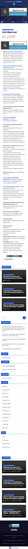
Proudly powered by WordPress (9, 535)
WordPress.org (6, 447)
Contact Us (23, 543)
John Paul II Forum (7, 218)
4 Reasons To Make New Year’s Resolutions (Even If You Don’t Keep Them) (13, 292)
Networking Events (6, 543)
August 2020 (5, 417)
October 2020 (5, 410)
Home (4, 540)
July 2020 (4, 421)
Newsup (22, 535)
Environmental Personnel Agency (12, 186)
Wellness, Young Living (15, 543)
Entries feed (5, 440)
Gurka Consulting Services (9, 369)
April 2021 (4, 393)
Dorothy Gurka (12, 36)
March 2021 (5, 396)
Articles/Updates (9, 259)
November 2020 (6, 407)
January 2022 (5, 390)
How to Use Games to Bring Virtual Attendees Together (13, 305)
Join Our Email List (7, 378)
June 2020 (5, 424)
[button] (23, 22)
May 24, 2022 (7, 471)
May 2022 (4, 386)
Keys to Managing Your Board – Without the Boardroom (12, 513)
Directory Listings (21, 540)
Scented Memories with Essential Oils (11, 349)
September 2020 (6, 414)
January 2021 (5, 400)
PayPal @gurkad (6, 357)
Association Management (8, 29)
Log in (3, 436)
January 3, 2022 (8, 485)
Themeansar (13, 537)
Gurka (14, 17)
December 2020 (6, 403)
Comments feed (6, 443)
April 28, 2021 (8, 500)
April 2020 (5, 427)
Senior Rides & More (8, 106)
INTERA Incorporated (8, 172)
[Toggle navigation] (13, 22)
